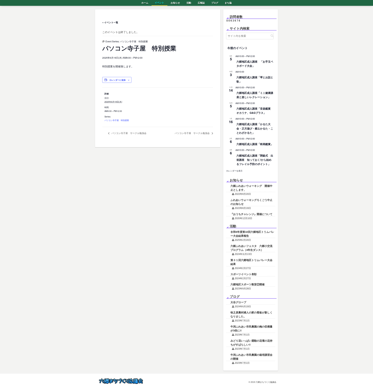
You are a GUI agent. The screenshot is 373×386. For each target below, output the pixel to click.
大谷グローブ (238, 302)
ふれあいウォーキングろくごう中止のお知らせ (251, 202)
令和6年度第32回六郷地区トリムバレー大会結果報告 (252, 233)
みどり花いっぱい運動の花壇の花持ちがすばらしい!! (251, 342)
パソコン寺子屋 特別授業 (116, 120)
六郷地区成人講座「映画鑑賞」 (254, 144)
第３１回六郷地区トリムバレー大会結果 (251, 262)
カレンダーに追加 (117, 79)
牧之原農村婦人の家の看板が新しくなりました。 (251, 314)
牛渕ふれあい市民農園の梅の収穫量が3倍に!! (251, 328)
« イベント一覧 (110, 22)
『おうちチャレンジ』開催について (251, 214)
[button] (272, 36)
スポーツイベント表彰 (244, 274)
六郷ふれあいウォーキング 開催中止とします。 (251, 187)
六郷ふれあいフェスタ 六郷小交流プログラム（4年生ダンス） (251, 248)
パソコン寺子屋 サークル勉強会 (128, 133)
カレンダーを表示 (234, 170)
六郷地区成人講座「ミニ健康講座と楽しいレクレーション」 (254, 95)
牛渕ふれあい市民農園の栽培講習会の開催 (251, 356)
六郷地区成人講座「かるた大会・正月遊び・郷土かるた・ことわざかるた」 (254, 128)
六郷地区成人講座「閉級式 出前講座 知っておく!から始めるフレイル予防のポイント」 (254, 160)
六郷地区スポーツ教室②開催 (248, 284)
